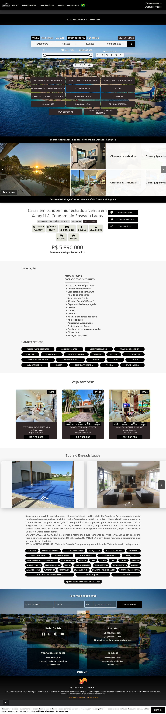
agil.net (92, 687)
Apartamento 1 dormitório (48, 80)
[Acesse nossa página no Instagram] (55, 634)
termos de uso (62, 711)
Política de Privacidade (76, 697)
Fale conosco (113, 665)
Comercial (118, 96)
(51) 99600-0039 (76, 19)
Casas (118, 88)
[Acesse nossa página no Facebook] (43, 634)
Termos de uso (92, 697)
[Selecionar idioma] (84, 5)
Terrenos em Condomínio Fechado (100, 111)
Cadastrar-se (129, 604)
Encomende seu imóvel (112, 661)
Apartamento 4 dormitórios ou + (48, 88)
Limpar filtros (126, 38)
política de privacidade (45, 711)
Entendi (158, 710)
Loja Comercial (83, 104)
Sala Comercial (65, 112)
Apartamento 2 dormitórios (83, 80)
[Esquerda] (2, 169)
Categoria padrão (83, 96)
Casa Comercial (83, 88)
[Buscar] (131, 44)
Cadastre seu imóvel (113, 658)
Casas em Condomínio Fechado (48, 96)
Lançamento (48, 104)
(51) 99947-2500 (93, 19)
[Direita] (163, 169)
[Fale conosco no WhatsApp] (49, 634)
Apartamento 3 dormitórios (118, 80)
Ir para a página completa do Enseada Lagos (82, 582)
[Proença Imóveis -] (83, 614)
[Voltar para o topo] (6, 702)
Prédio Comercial (118, 104)
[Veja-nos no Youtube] (62, 634)
